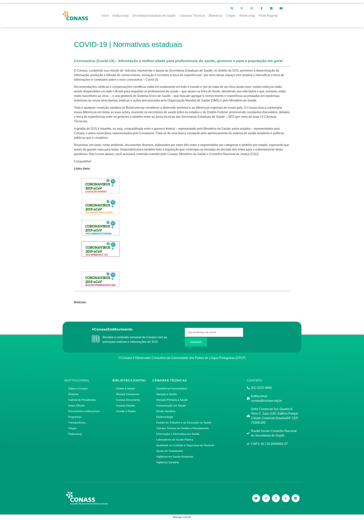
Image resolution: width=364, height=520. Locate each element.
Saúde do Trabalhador (169, 450)
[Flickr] (271, 8)
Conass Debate (125, 405)
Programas (75, 416)
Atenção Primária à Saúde (172, 399)
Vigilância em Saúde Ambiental (174, 456)
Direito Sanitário (165, 411)
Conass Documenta (128, 399)
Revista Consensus (127, 394)
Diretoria (73, 394)
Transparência (77, 422)
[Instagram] (252, 8)
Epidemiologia (164, 416)
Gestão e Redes (126, 411)
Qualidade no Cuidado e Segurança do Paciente (185, 445)
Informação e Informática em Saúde (177, 433)
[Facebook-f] (261, 8)
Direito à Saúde (125, 388)
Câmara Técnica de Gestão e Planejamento (182, 428)
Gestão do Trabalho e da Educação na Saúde (183, 422)
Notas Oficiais (76, 405)
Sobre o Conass (78, 388)
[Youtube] (281, 8)
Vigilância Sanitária (167, 462)
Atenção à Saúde (166, 394)
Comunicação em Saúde (171, 405)
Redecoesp (75, 433)
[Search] (232, 8)
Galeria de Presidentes (82, 399)
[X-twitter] (242, 8)
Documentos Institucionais (84, 411)
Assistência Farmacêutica (171, 388)
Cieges (72, 428)
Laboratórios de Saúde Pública (174, 439)
